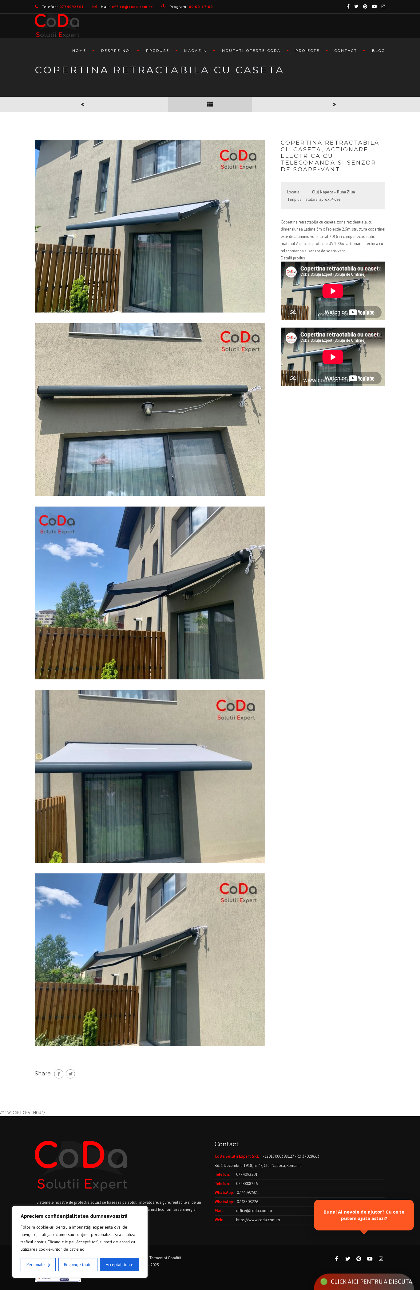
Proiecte (307, 51)
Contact (346, 51)
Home (79, 51)
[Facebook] (58, 1073)
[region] (80, 1242)
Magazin (195, 51)
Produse (157, 51)
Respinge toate (78, 1264)
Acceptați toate (119, 1264)
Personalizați (38, 1264)
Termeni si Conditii (165, 1258)
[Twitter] (70, 1073)
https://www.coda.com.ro (258, 1219)
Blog (378, 51)
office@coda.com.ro (254, 1210)
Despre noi (116, 51)
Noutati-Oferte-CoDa (251, 51)
